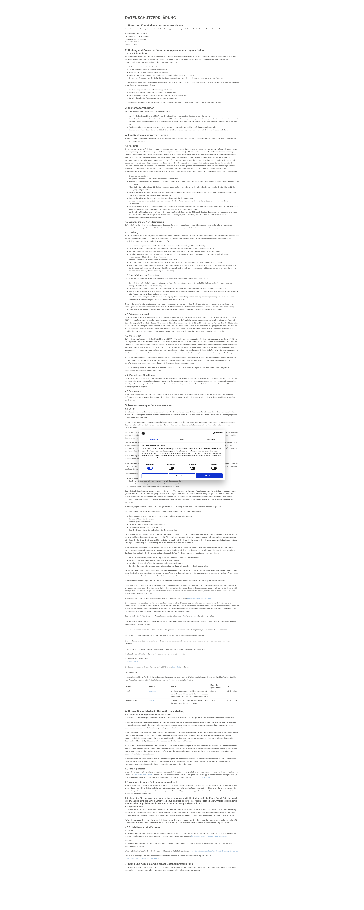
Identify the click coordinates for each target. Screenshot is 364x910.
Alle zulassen (209, 476)
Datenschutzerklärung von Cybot (199, 598)
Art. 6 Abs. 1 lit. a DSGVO (201, 777)
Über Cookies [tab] (210, 439)
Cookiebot (176, 667)
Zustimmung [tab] (153, 439)
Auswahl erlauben (182, 476)
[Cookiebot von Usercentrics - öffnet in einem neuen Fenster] (214, 433)
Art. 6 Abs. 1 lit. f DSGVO (144, 775)
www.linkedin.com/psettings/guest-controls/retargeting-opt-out (214, 851)
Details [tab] (182, 439)
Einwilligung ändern (132, 661)
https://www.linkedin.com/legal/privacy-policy (142, 858)
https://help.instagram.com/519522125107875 (209, 836)
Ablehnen (155, 476)
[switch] (171, 468)
